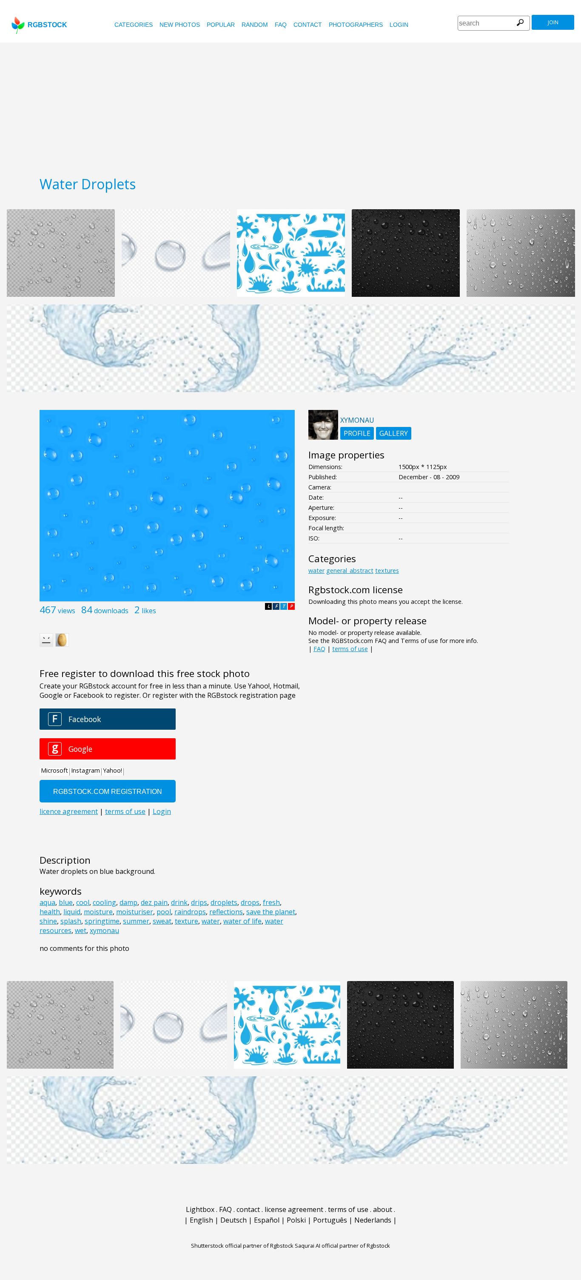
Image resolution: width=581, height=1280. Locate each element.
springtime (102, 921)
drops (250, 902)
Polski (296, 1220)
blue (66, 902)
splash (70, 921)
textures (387, 570)
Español (266, 1220)
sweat (162, 921)
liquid (71, 911)
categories (133, 24)
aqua (47, 902)
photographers (356, 24)
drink (179, 902)
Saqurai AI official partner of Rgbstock (342, 1245)
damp (128, 902)
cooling (104, 902)
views (66, 610)
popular (221, 24)
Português (330, 1220)
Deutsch (233, 1220)
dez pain (154, 902)
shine (48, 921)
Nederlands (372, 1220)
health (50, 911)
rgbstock (47, 24)
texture (186, 921)
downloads (111, 610)
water (211, 921)
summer (136, 921)
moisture (98, 911)
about (382, 1209)
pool (164, 911)
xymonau (104, 930)
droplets (224, 902)
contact (307, 24)
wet (80, 930)
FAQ (281, 24)
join (553, 22)
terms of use (350, 649)
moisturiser (134, 911)
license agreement (294, 1209)
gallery (393, 433)
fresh (271, 902)
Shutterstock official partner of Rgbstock (242, 1245)
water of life (242, 921)
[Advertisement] (290, 106)
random (255, 24)
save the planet (270, 911)
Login (399, 24)
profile (357, 433)
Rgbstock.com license (355, 589)
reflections (226, 911)
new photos (179, 24)
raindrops (190, 911)
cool (82, 902)
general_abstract (349, 570)
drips (199, 902)
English (201, 1220)
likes (149, 610)
